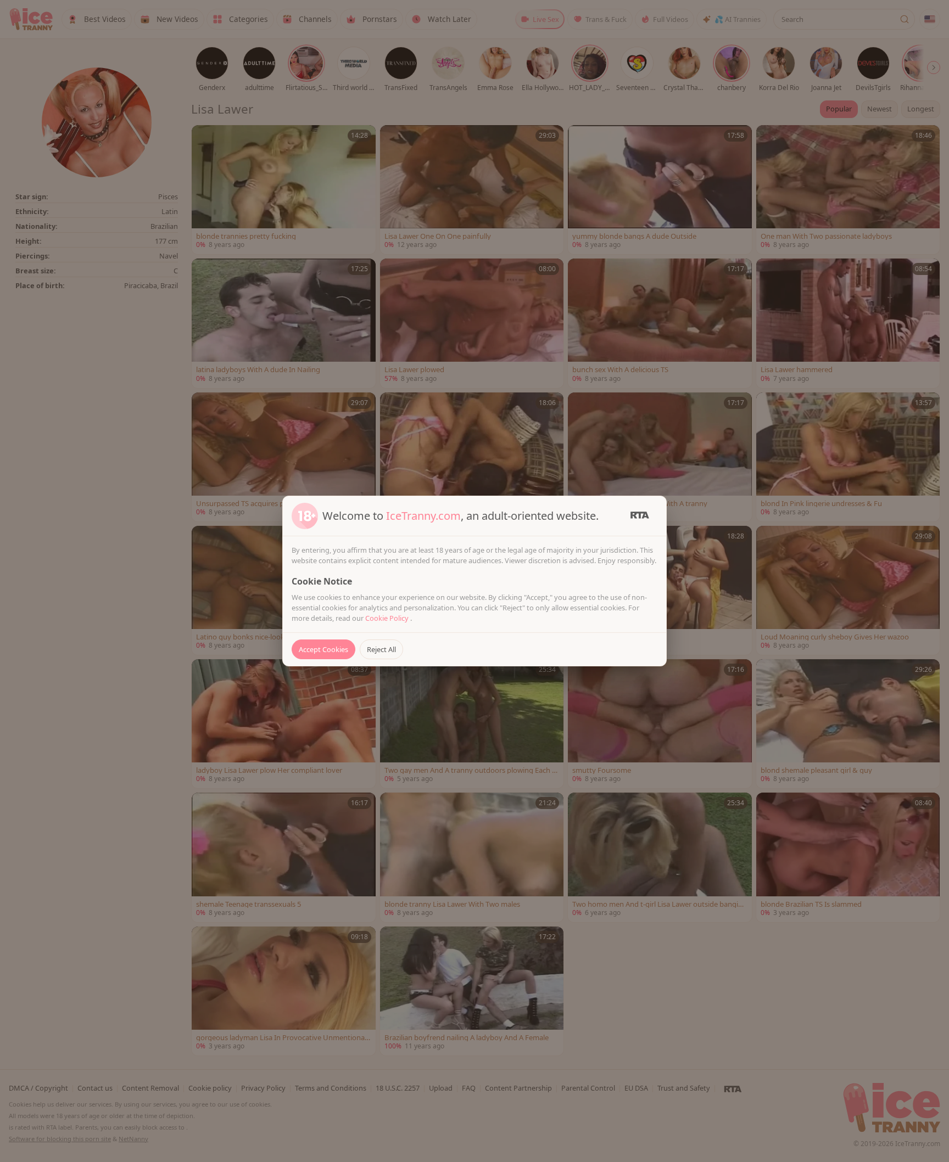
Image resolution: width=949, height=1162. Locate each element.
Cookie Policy (387, 618)
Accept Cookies (323, 649)
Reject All (381, 649)
